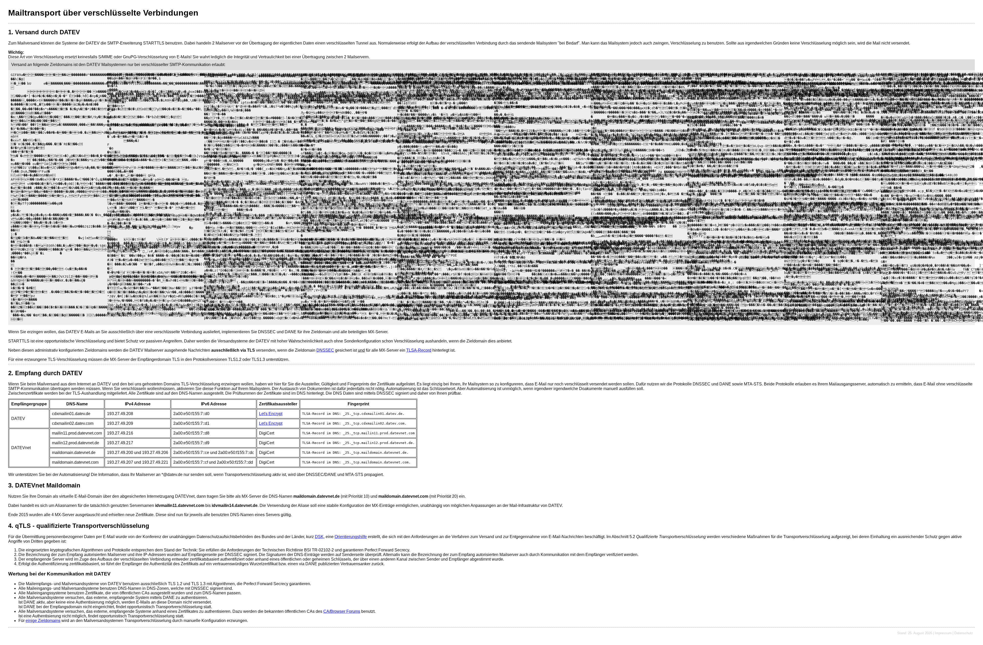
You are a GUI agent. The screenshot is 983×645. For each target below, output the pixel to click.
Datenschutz (963, 633)
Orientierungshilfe (351, 537)
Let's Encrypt (270, 414)
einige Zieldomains (43, 620)
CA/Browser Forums (341, 611)
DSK (319, 537)
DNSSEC (325, 350)
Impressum (943, 633)
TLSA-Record (418, 350)
